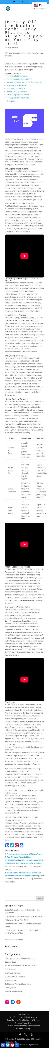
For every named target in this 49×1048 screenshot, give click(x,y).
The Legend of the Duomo (17, 76)
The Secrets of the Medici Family (19, 79)
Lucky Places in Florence (16, 85)
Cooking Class (10, 962)
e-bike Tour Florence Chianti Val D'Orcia (21, 965)
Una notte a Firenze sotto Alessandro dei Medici (24, 916)
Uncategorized (10, 988)
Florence (15, 150)
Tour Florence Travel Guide (18, 857)
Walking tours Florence (14, 991)
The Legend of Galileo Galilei (18, 98)
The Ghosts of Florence (16, 88)
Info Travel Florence (13, 973)
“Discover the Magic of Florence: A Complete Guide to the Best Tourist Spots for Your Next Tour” (24, 863)
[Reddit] (18, 1002)
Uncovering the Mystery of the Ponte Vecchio (24, 82)
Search (40, 898)
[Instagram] (7, 1002)
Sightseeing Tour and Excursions (18, 984)
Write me (35, 1020)
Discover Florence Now (30, 120)
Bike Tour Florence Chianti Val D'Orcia (20, 958)
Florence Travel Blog (23, 1023)
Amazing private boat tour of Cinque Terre (24, 854)
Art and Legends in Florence (18, 95)
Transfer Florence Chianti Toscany (23, 1017)
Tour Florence (12, 47)
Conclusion (11, 101)
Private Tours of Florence (15, 976)
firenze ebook (10, 969)
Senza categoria (11, 980)
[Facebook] (13, 1002)
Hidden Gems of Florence (17, 91)
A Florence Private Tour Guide (17, 920)
